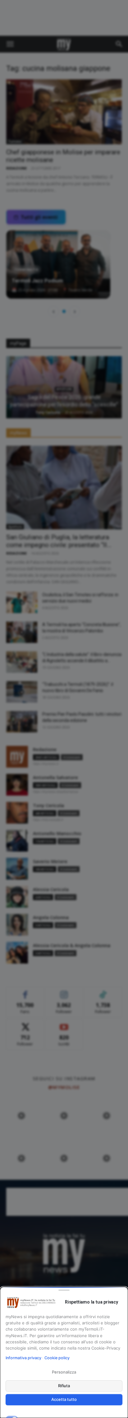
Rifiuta (64, 1385)
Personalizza (64, 1371)
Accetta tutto (63, 1399)
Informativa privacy (23, 1357)
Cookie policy (57, 1357)
